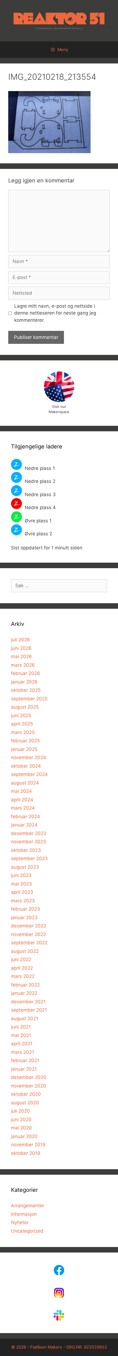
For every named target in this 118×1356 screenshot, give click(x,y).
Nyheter (20, 1222)
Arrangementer (27, 1205)
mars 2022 (23, 976)
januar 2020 (24, 1136)
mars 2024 (23, 808)
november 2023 (28, 841)
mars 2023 (23, 900)
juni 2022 (21, 959)
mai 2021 (21, 1035)
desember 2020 (28, 1077)
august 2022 (25, 951)
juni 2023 (21, 875)
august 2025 (25, 707)
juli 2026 (20, 639)
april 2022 (22, 968)
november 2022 (28, 934)
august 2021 (24, 1018)
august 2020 (25, 1102)
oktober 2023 (26, 850)
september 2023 (29, 858)
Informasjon (24, 1214)
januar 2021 (24, 1069)
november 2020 (28, 1086)
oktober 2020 (26, 1094)
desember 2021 (28, 1001)
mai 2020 (21, 1128)
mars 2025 (23, 732)
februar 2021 (25, 1060)
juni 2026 (21, 648)
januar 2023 (24, 917)
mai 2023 (21, 884)
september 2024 (29, 774)
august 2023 (25, 867)
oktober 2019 (25, 1153)
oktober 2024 (26, 766)
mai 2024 (21, 791)
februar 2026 (25, 673)
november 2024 (28, 757)
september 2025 (29, 698)
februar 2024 (25, 816)
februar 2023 (25, 909)
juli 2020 (20, 1111)
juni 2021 (21, 1027)
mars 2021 (22, 1052)
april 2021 (21, 1043)
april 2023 (22, 892)
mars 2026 (23, 665)
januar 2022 (24, 993)
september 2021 (29, 1010)
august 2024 (25, 783)
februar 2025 (25, 740)
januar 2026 (24, 682)
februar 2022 (25, 985)
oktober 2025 (26, 690)
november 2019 (28, 1144)
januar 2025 (24, 749)
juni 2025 (21, 715)
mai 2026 (21, 656)
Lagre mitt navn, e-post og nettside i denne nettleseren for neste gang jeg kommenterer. (55, 313)
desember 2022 (28, 926)
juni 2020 (21, 1119)
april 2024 (22, 799)
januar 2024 (24, 825)
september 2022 (29, 942)
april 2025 (22, 724)
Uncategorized (27, 1231)
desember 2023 (28, 833)
